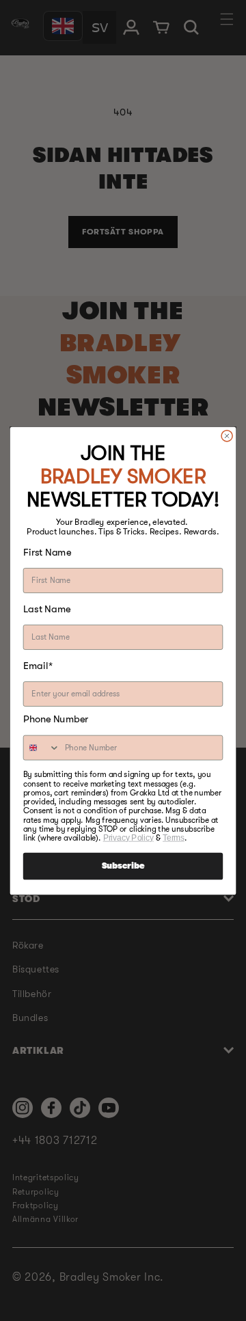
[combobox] (42, 747)
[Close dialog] (227, 436)
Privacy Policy (128, 837)
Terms (173, 837)
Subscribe (123, 865)
